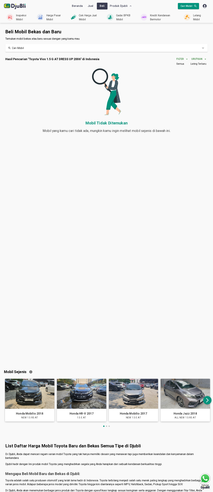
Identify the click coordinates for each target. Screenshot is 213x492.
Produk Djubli (119, 5)
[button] (106, 48)
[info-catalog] (30, 372)
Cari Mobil (186, 6)
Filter (180, 59)
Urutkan (196, 59)
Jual (90, 5)
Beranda (77, 5)
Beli (102, 5)
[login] (204, 6)
